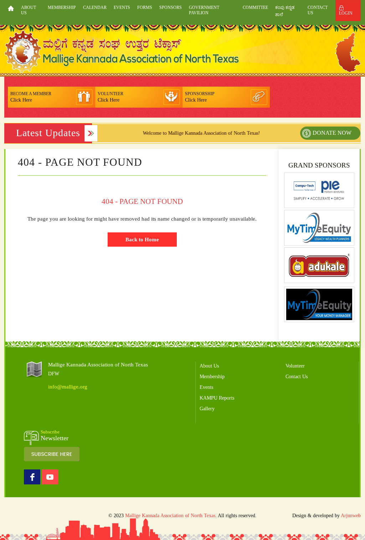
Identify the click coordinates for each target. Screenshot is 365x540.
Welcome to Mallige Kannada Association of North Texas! (194, 133)
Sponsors (170, 7)
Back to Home (142, 239)
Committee (255, 7)
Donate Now (332, 133)
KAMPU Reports (217, 398)
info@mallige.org (67, 387)
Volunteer (295, 366)
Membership (62, 7)
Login (346, 13)
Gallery (207, 408)
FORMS (144, 7)
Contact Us (318, 10)
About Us (28, 10)
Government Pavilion (204, 10)
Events (122, 7)
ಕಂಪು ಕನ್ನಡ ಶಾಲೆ (284, 11)
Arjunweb (351, 515)
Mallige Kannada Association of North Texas (170, 515)
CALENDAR (95, 7)
